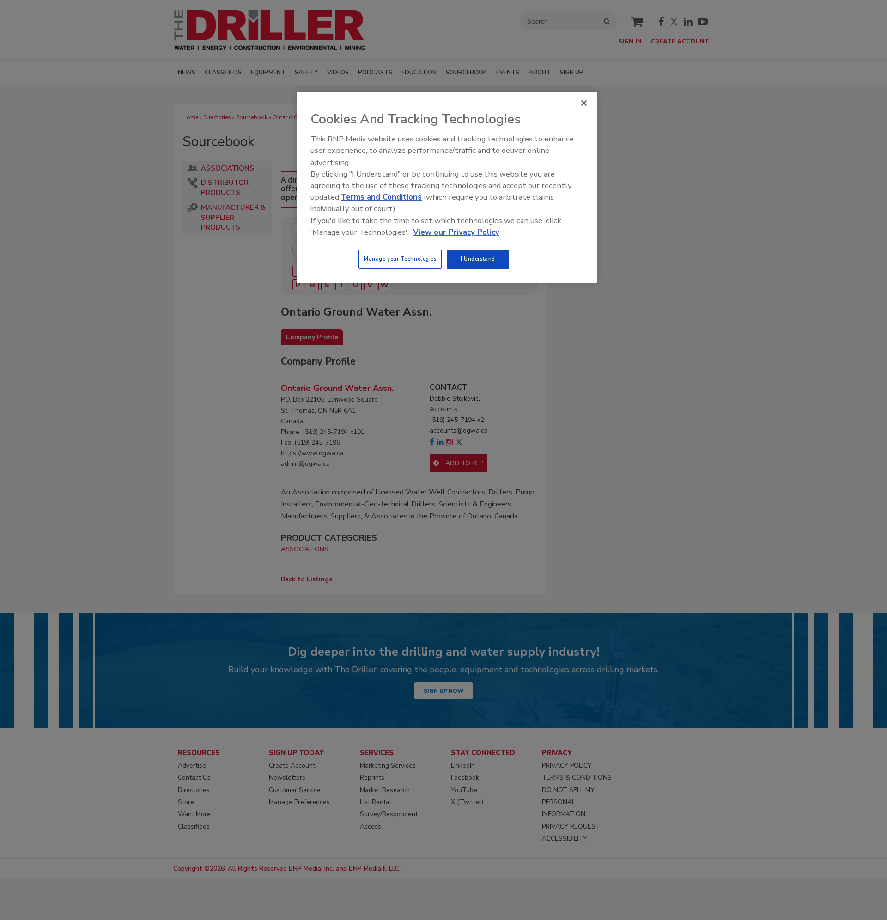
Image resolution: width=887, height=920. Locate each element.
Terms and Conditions (381, 197)
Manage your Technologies (400, 258)
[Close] (584, 103)
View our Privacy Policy (456, 232)
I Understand (478, 258)
